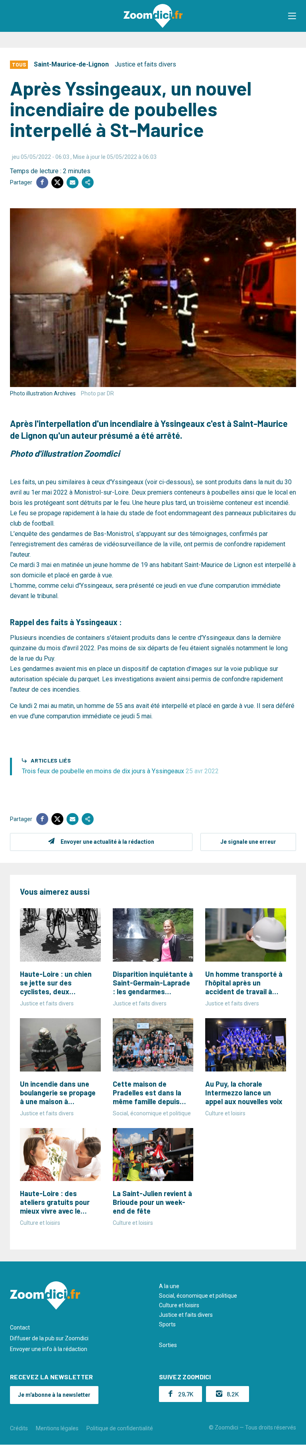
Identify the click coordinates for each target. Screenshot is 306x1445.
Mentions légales (57, 1428)
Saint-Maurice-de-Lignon (71, 64)
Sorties (168, 1345)
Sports (167, 1324)
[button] (292, 16)
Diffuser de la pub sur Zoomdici (49, 1338)
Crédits (19, 1428)
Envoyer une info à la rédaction (48, 1349)
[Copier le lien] (88, 182)
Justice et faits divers (145, 64)
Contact (20, 1327)
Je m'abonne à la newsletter (54, 1395)
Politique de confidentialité (119, 1428)
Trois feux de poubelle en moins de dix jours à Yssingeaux (120, 771)
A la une (169, 1286)
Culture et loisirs (179, 1305)
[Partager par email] (72, 182)
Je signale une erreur (248, 842)
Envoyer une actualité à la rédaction (107, 842)
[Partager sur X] (57, 182)
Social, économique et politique (198, 1295)
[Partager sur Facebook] (42, 182)
